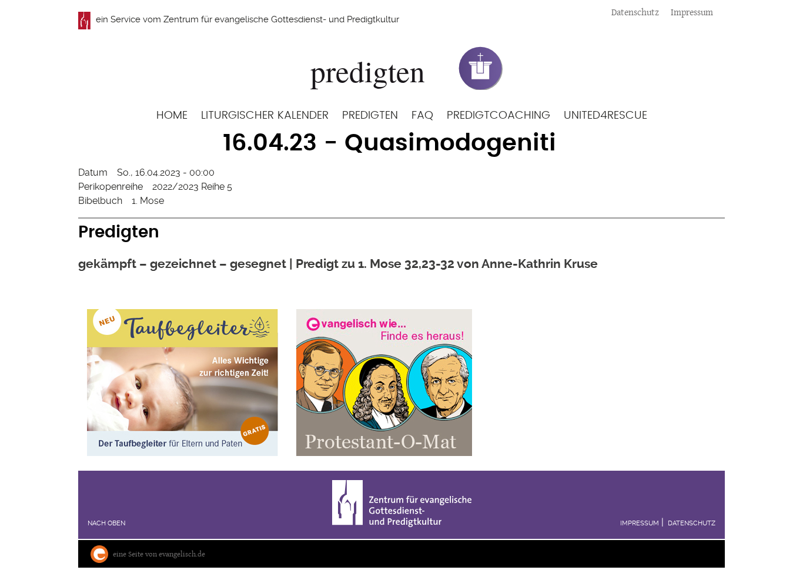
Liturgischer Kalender (265, 115)
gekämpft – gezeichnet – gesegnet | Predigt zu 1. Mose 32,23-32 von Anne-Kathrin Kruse (338, 263)
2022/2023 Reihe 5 (192, 186)
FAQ (422, 115)
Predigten (370, 115)
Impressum (692, 12)
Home (172, 115)
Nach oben (106, 523)
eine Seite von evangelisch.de (159, 553)
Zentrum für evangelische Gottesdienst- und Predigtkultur (281, 19)
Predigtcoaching (498, 115)
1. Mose (148, 200)
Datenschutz (635, 12)
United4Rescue (605, 115)
